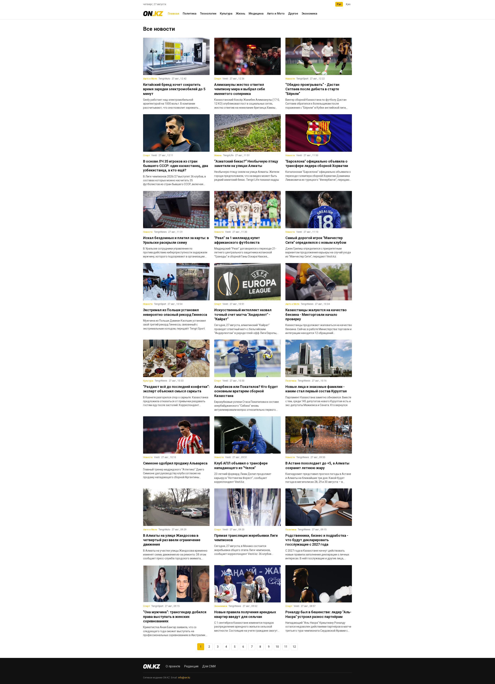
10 (277, 646)
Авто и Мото (276, 13)
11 (285, 646)
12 (294, 646)
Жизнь (240, 13)
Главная (173, 13)
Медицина (256, 13)
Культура (226, 13)
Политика (189, 13)
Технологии (208, 13)
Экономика (309, 13)
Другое (293, 13)
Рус (339, 4)
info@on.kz (184, 677)
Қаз (348, 4)
